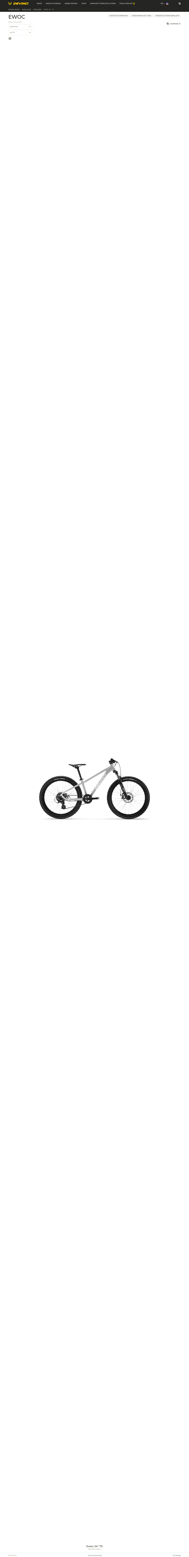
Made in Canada (53, 3)
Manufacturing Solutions (103, 3)
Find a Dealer (126, 3)
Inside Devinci (71, 3)
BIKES (39, 3)
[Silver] (10, 38)
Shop (84, 3)
